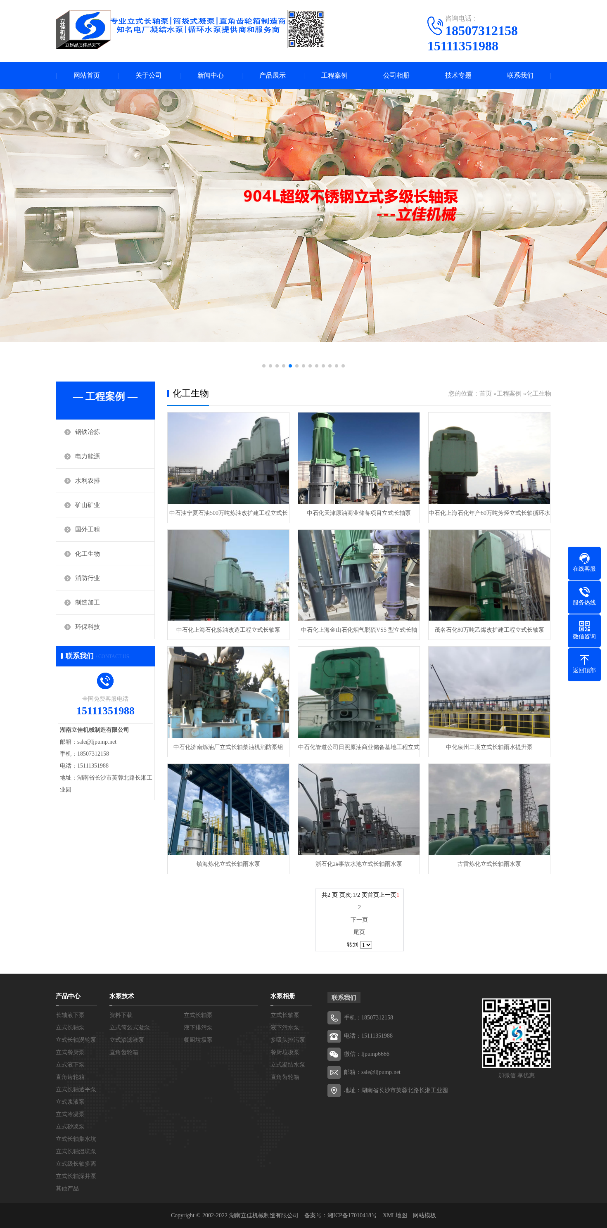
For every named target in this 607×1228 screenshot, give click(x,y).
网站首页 (87, 75)
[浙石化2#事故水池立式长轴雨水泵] (359, 809)
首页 (485, 393)
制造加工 (87, 602)
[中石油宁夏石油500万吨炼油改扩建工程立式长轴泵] (228, 458)
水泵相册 (282, 996)
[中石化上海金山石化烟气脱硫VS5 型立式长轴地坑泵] (359, 575)
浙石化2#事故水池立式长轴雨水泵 (358, 864)
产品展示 (272, 75)
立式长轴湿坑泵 (76, 1151)
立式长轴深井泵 (76, 1176)
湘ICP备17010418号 (352, 1215)
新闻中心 (210, 75)
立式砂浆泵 (70, 1127)
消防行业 (87, 578)
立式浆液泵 (70, 1102)
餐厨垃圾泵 (198, 1040)
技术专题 (458, 75)
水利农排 (87, 480)
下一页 (359, 920)
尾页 (359, 932)
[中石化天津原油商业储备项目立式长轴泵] (359, 458)
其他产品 (67, 1188)
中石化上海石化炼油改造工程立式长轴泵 (228, 630)
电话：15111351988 (368, 1036)
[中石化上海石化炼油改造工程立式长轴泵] (228, 575)
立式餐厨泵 (70, 1052)
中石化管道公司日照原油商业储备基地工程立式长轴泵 (359, 750)
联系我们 (520, 75)
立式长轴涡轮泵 (76, 1040)
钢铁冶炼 (87, 432)
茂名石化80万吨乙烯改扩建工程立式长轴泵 (489, 630)
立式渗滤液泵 (126, 1040)
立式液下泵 (70, 1065)
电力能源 (87, 456)
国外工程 (87, 529)
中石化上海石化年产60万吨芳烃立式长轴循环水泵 (489, 516)
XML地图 (395, 1215)
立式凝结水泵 (287, 1065)
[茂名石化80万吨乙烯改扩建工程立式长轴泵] (489, 575)
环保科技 (87, 626)
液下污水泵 (284, 1027)
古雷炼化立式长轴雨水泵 (489, 864)
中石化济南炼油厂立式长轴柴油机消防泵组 (228, 747)
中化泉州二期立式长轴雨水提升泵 (489, 747)
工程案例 (334, 75)
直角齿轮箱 (70, 1077)
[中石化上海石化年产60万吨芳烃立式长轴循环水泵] (489, 458)
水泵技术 (121, 996)
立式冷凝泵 (70, 1114)
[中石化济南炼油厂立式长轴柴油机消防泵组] (228, 692)
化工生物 (87, 553)
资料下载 (121, 1015)
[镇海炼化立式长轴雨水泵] (228, 809)
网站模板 (424, 1215)
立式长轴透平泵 (76, 1089)
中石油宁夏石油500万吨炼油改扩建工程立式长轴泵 (228, 516)
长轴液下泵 (70, 1015)
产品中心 (68, 996)
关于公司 (148, 75)
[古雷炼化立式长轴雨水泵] (489, 809)
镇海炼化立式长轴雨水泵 (228, 864)
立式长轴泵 (70, 1027)
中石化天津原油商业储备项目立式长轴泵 (359, 513)
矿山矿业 (87, 505)
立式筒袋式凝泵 (129, 1027)
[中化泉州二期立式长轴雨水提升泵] (489, 692)
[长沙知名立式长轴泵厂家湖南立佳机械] (190, 29)
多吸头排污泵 (287, 1040)
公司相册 (396, 75)
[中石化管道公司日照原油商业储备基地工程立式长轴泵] (359, 692)
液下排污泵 (198, 1027)
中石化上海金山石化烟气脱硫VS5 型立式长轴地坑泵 (359, 633)
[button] (264, 365)
